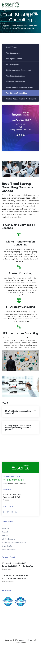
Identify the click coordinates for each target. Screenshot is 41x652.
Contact (5, 532)
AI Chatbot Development (15, 81)
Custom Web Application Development (21, 99)
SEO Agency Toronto (14, 58)
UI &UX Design (11, 47)
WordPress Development (15, 76)
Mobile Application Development (18, 70)
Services (5, 535)
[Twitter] (19, 135)
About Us (5, 528)
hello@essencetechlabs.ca (14, 483)
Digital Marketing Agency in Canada (19, 87)
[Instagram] (21, 135)
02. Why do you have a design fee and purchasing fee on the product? (18, 427)
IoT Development (12, 64)
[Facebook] (17, 135)
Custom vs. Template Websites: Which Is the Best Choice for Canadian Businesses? (15, 577)
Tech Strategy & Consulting (16, 93)
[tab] (20, 411)
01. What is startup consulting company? (18, 412)
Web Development (13, 53)
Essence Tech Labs (26, 640)
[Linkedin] (24, 135)
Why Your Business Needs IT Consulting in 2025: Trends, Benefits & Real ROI (17, 565)
